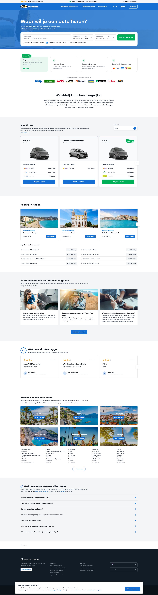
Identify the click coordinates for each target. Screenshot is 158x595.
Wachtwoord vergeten (86, 565)
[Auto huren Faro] (79, 218)
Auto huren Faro (68, 233)
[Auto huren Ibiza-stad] (119, 218)
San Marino (120, 451)
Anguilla (24, 460)
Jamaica (71, 457)
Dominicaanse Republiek (53, 459)
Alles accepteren (132, 589)
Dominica (49, 457)
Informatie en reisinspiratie (57, 568)
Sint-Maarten (121, 462)
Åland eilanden (26, 449)
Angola (24, 459)
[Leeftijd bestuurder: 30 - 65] (47, 42)
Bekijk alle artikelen (79, 332)
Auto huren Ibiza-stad (110, 233)
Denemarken (49, 453)
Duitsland (49, 460)
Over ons (53, 563)
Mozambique (97, 455)
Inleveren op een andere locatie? (34, 42)
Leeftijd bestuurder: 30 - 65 (56, 42)
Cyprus (48, 449)
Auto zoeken (50, 236)
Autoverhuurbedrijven (56, 570)
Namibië (95, 457)
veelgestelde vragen (42, 491)
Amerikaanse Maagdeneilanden (31, 455)
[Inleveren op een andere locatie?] (24, 42)
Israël (71, 453)
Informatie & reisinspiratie (69, 7)
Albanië (24, 451)
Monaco (95, 449)
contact (62, 491)
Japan (71, 459)
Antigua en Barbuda (28, 462)
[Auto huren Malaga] (39, 218)
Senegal (119, 455)
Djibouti (48, 455)
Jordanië (72, 462)
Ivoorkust (72, 455)
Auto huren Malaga (30, 233)
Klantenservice (102, 7)
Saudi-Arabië (121, 453)
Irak (70, 451)
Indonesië (72, 449)
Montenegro (97, 453)
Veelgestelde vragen (89, 7)
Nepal (95, 460)
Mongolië (96, 451)
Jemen (71, 460)
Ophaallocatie (27, 36)
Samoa (119, 449)
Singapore (120, 460)
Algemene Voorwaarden (57, 575)
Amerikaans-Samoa (28, 453)
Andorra (24, 457)
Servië (119, 457)
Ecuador (48, 462)
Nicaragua (96, 462)
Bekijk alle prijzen (39, 182)
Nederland (96, 459)
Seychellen (120, 459)
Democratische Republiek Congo (56, 451)
